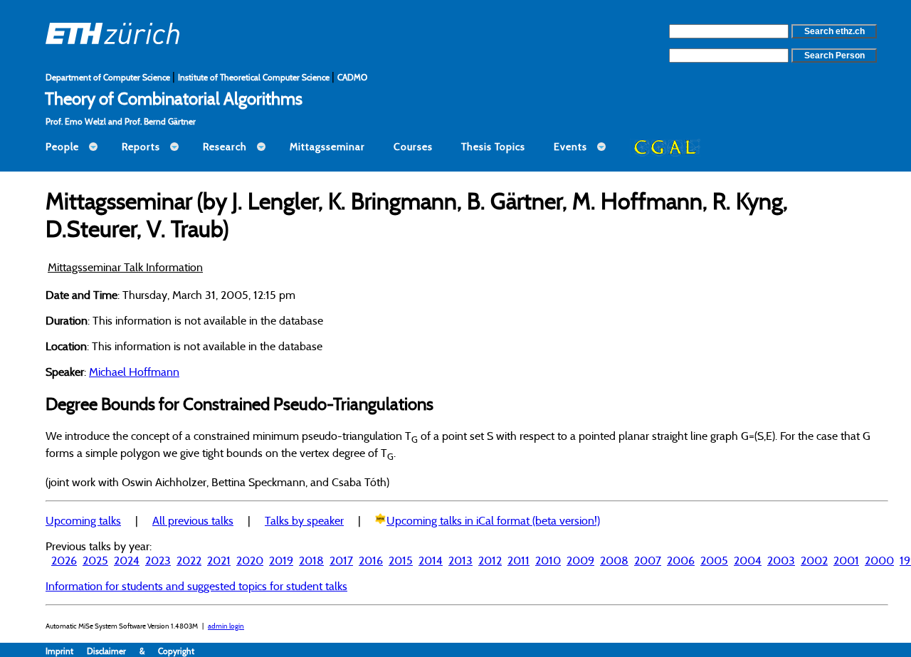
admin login (226, 626)
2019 (281, 560)
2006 (681, 560)
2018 (311, 560)
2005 (714, 560)
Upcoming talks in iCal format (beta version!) (493, 520)
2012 (490, 560)
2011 (518, 560)
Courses (413, 146)
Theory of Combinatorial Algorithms (173, 98)
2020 (249, 560)
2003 (781, 560)
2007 (647, 560)
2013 (460, 560)
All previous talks (192, 520)
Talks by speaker (304, 520)
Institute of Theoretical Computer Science (255, 77)
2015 (401, 560)
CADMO (352, 77)
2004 (748, 560)
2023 (158, 560)
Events (570, 146)
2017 (341, 560)
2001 (846, 560)
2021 (219, 560)
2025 (95, 560)
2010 (548, 560)
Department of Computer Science (109, 77)
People (62, 146)
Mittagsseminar (327, 146)
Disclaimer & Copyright (140, 651)
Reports (141, 146)
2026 (64, 560)
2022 (189, 560)
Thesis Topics (493, 146)
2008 (614, 560)
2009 (580, 560)
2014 (430, 560)
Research (225, 146)
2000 (879, 560)
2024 (126, 560)
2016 (371, 560)
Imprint (66, 651)
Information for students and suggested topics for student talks (196, 586)
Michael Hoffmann (134, 371)
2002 (814, 560)
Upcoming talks (83, 520)
